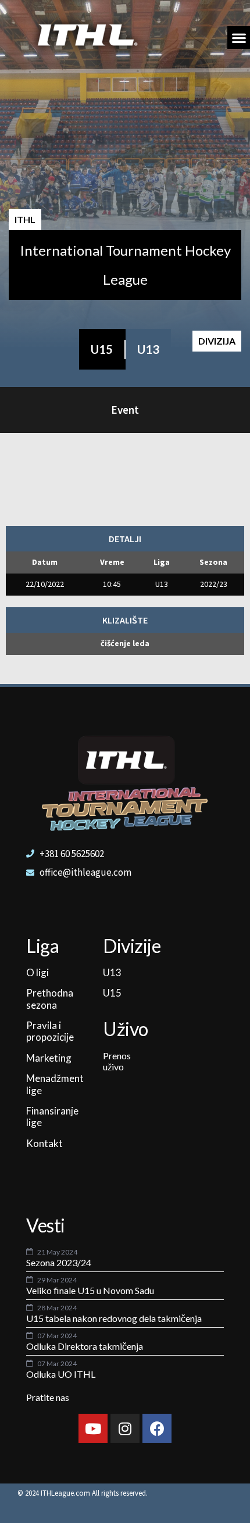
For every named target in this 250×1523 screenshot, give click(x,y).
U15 (102, 349)
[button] (238, 37)
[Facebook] (157, 1428)
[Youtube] (93, 1428)
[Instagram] (125, 1428)
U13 (148, 349)
